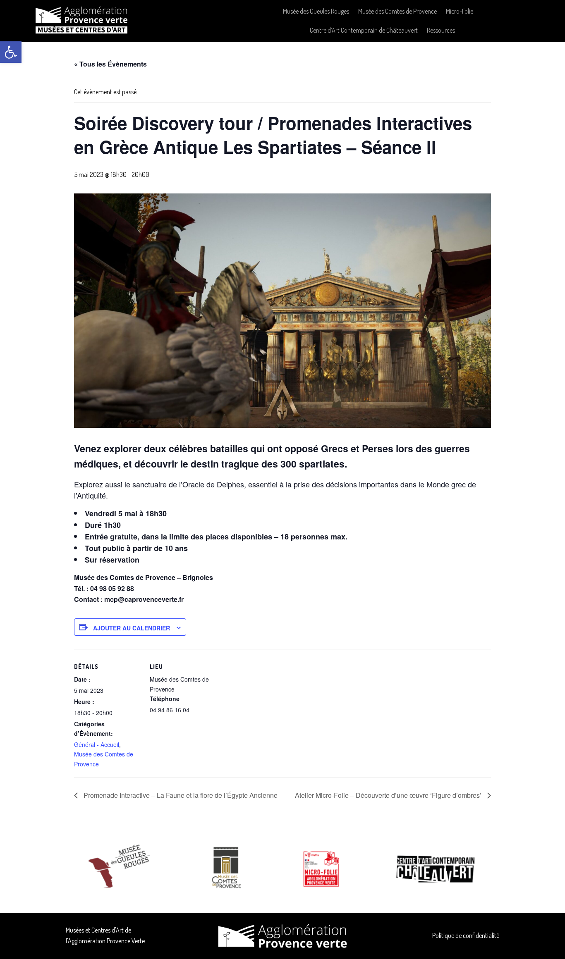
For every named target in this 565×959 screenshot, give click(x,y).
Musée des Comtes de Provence (397, 11)
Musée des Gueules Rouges (316, 11)
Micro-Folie (459, 11)
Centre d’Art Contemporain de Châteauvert (364, 30)
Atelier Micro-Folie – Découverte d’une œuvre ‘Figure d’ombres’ (389, 795)
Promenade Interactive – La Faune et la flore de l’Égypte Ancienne (180, 795)
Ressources (441, 30)
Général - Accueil (96, 744)
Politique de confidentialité (465, 935)
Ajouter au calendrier (131, 628)
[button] (11, 52)
